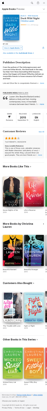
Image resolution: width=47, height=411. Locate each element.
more (42, 83)
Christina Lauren (27, 21)
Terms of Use (19, 408)
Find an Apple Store (24, 395)
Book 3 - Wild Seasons (29, 16)
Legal (29, 408)
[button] (32, 3)
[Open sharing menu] (43, 48)
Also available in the (17, 53)
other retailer (38, 395)
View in (12, 48)
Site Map (36, 408)
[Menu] (44, 3)
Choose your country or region (13, 401)
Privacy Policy (7, 408)
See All (41, 132)
